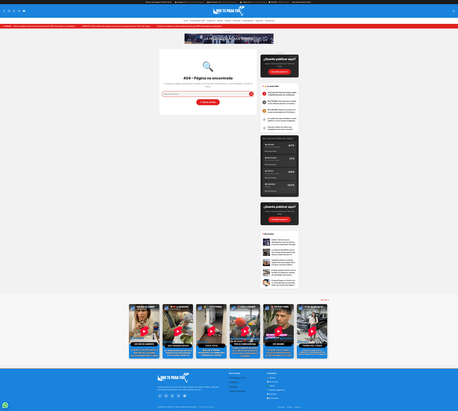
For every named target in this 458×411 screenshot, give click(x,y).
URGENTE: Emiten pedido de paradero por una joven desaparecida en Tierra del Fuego (94, 26)
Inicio (186, 21)
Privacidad (280, 407)
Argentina (211, 21)
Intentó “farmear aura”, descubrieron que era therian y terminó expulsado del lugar (283, 242)
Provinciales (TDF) (197, 21)
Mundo (220, 21)
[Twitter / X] (14, 11)
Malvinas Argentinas (277, 390)
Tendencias (269, 21)
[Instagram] (9, 11)
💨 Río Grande (272, 382)
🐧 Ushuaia (271, 378)
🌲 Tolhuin (271, 386)
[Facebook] (4, 11)
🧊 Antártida (271, 394)
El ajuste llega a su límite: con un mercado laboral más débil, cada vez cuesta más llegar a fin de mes (283, 282)
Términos (289, 407)
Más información (270, 151)
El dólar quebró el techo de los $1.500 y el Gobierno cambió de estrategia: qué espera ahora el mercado (283, 272)
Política (228, 21)
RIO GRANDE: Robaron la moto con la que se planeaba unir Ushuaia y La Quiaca (282, 111)
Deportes (259, 21)
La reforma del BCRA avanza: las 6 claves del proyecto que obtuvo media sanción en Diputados (283, 252)
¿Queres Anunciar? (237, 391)
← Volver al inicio (208, 102)
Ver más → (325, 300)
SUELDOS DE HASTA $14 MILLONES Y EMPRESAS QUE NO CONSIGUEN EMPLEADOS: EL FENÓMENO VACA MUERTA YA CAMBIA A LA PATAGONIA (282, 93)
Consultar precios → (279, 72)
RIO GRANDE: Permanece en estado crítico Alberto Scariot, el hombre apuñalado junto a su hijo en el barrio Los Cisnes (282, 102)
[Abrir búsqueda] (453, 11)
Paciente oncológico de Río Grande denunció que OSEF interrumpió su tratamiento (167, 26)
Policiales (237, 21)
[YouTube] (24, 11)
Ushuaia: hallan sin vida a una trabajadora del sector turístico (280, 128)
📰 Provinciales (272, 398)
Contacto (297, 407)
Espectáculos (248, 21)
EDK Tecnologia (208, 407)
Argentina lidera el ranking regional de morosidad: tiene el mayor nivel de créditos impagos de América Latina (283, 262)
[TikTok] (19, 11)
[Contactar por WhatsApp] (5, 405)
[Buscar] (251, 94)
